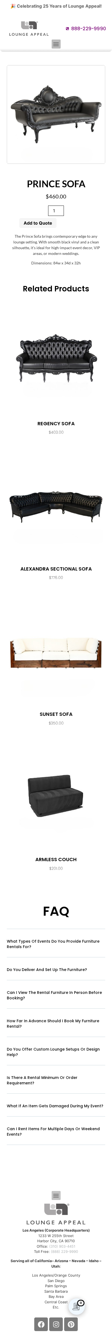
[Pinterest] (71, 1324)
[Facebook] (41, 1324)
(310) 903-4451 (62, 1246)
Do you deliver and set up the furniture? (47, 969)
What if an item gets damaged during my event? (55, 1106)
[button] (56, 44)
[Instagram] (56, 1324)
